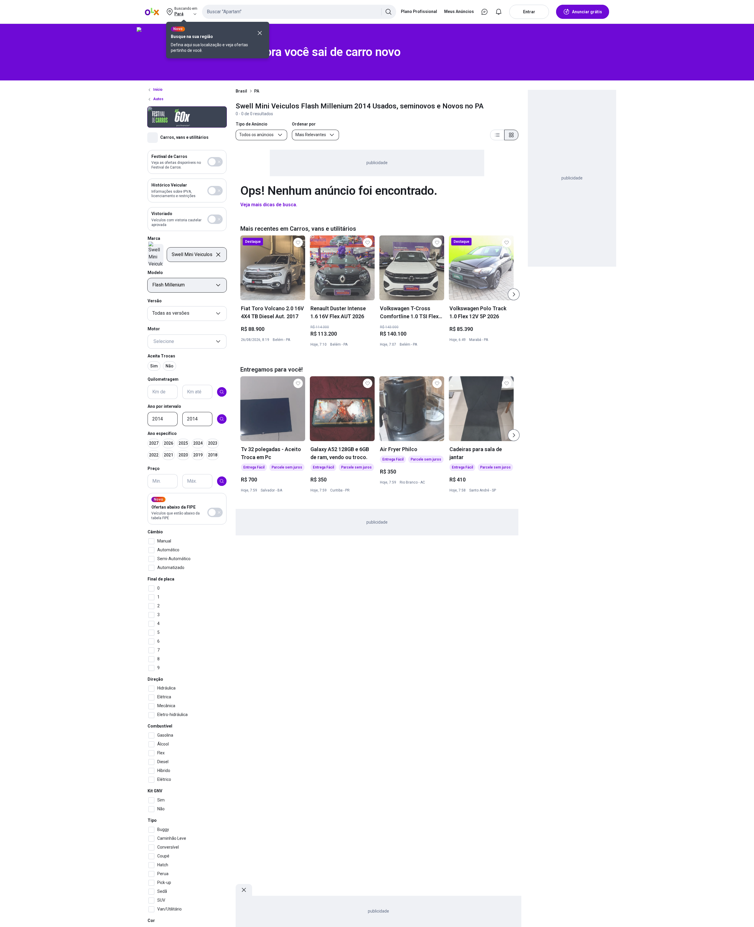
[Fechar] (259, 33)
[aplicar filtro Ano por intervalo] (221, 419)
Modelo (155, 272)
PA (256, 91)
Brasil (241, 91)
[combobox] (299, 12)
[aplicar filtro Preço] (221, 481)
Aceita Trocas (161, 356)
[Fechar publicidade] (244, 890)
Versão (155, 300)
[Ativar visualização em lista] (497, 135)
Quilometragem (163, 379)
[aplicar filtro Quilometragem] (221, 392)
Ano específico (162, 433)
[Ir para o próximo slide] (514, 294)
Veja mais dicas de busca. (268, 204)
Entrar (529, 11)
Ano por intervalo (164, 406)
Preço (154, 468)
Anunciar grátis (587, 11)
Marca (154, 238)
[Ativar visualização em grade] (511, 135)
